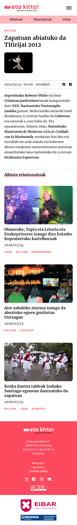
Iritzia (67, 19)
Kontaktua (38, 453)
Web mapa (38, 463)
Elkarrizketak (42, 19)
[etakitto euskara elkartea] (21, 8)
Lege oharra (38, 467)
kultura (10, 30)
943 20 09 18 (47, 449)
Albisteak (16, 19)
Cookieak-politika (38, 471)
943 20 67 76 (30, 449)
